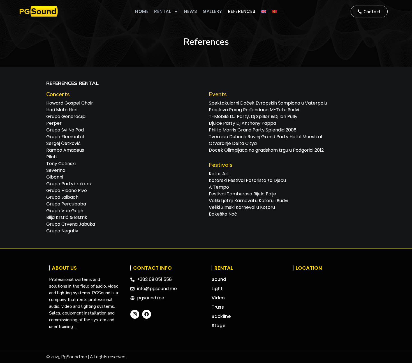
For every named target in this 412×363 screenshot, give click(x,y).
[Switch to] (263, 11)
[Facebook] (146, 314)
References (242, 11)
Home (142, 11)
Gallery (212, 11)
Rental (162, 11)
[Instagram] (134, 314)
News (190, 11)
